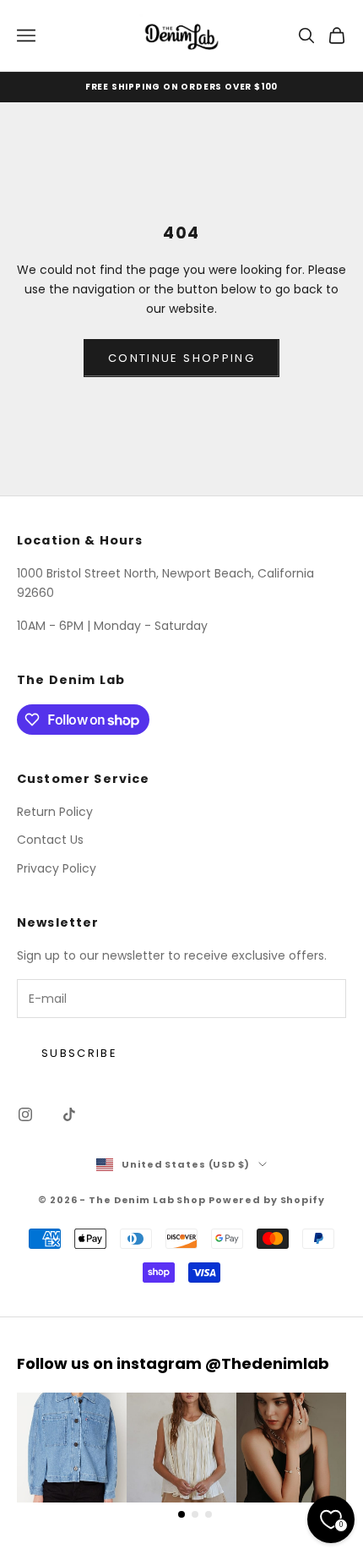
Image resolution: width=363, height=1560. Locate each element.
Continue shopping (181, 358)
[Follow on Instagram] (25, 1114)
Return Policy (55, 811)
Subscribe (79, 1053)
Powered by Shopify (267, 1200)
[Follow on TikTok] (69, 1114)
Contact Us (50, 839)
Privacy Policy (56, 868)
